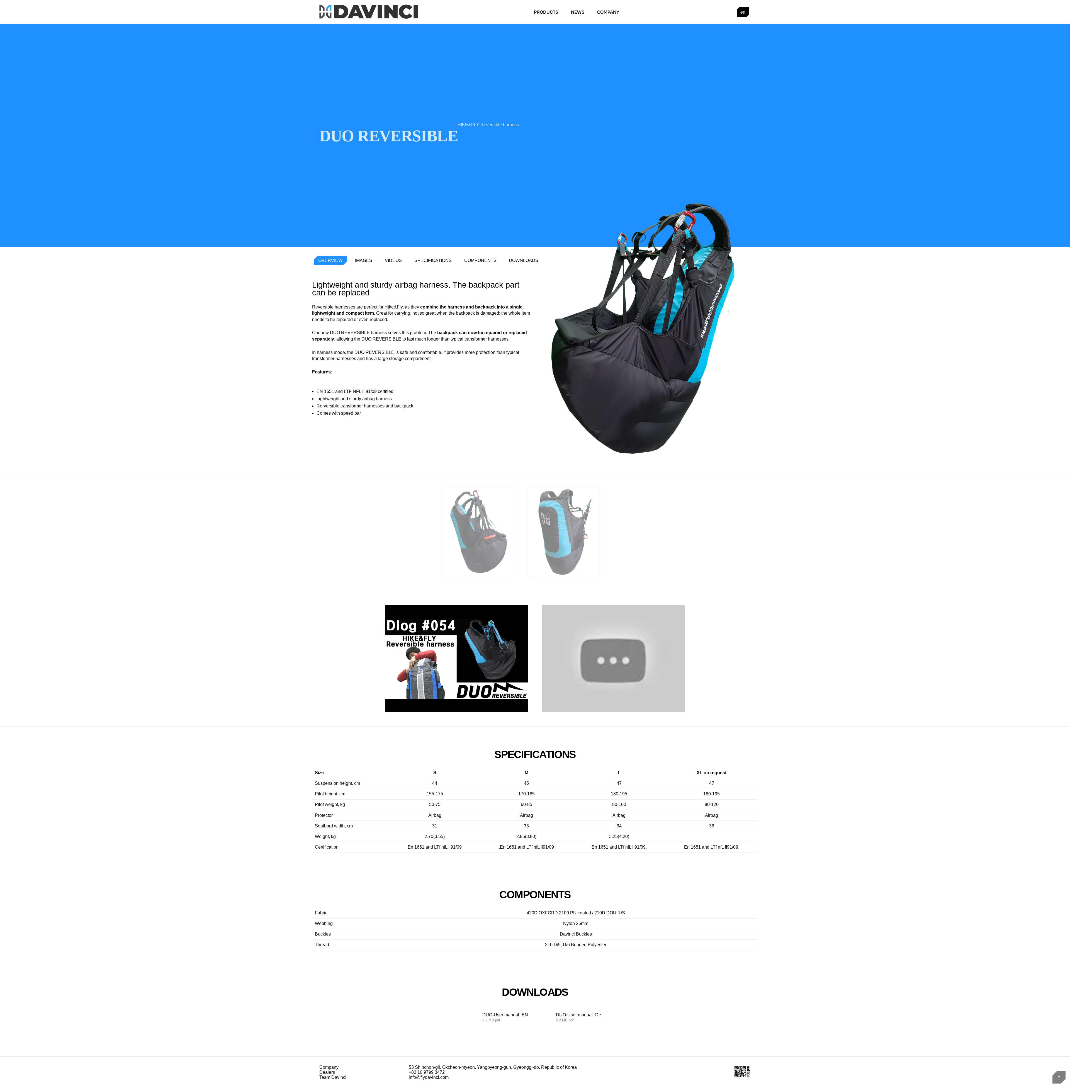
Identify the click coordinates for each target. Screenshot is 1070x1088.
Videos (393, 260)
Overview (330, 260)
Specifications (433, 260)
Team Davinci (332, 1077)
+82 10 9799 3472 (427, 1072)
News (578, 12)
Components (480, 260)
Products (546, 12)
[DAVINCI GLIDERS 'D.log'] (456, 658)
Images (363, 260)
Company (608, 12)
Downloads (523, 260)
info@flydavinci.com (429, 1077)
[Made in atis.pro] (742, 1076)
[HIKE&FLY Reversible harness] (613, 658)
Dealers (327, 1072)
